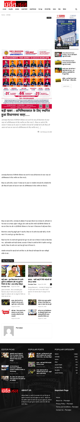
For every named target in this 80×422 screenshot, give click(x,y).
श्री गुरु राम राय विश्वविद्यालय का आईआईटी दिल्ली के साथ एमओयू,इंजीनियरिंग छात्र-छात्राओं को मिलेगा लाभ (44, 313)
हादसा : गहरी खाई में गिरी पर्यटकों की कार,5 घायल (39, 280)
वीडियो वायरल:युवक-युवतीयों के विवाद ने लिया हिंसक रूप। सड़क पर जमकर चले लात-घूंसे (45, 302)
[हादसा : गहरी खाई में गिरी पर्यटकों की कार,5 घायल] (40, 271)
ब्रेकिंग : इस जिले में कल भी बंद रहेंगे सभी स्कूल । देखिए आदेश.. (69, 79)
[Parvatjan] (9, 331)
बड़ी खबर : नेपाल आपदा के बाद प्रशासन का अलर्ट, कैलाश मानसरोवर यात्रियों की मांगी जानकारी (18, 313)
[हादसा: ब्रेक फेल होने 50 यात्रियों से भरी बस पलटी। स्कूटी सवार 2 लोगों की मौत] (5, 302)
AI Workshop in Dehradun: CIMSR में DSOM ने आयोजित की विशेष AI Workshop (17, 368)
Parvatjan (19, 328)
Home (3, 15)
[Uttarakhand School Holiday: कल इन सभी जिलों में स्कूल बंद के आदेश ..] (58, 54)
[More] (41, 137)
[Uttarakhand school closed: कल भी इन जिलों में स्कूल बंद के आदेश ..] (58, 62)
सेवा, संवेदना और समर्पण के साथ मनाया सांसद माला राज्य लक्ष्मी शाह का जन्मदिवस (17, 378)
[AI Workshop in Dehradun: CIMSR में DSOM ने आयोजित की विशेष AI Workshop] (5, 367)
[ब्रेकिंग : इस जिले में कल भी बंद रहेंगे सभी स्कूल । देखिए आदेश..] (58, 80)
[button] (76, 9)
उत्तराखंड (8, 15)
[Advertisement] (26, 34)
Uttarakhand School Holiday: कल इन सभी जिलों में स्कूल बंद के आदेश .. (69, 54)
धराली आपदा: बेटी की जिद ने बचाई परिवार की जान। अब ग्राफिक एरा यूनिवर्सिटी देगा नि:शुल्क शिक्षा (68, 71)
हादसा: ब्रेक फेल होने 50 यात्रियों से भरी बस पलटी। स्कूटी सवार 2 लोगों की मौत (17, 302)
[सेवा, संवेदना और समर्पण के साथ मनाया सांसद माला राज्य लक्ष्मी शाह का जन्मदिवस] (5, 378)
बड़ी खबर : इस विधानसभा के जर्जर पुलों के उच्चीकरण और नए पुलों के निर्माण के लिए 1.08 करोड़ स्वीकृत (12, 281)
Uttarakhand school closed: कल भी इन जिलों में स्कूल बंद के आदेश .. (68, 62)
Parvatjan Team (5, 286)
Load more (66, 86)
